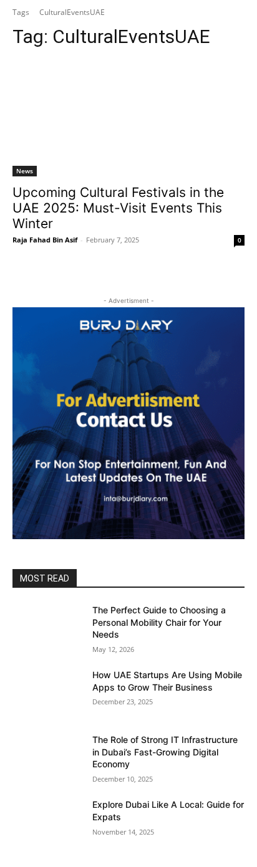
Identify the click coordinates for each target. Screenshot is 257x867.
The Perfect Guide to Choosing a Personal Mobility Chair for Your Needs (159, 622)
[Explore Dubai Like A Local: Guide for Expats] (47, 822)
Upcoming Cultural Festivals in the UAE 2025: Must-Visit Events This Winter (118, 207)
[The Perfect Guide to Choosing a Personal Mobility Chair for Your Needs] (47, 628)
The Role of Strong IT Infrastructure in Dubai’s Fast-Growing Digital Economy (165, 751)
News (24, 170)
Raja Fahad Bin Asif (44, 239)
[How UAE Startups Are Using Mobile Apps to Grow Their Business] (47, 693)
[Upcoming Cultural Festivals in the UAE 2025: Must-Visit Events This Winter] (128, 118)
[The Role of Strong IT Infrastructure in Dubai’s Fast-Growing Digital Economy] (47, 758)
